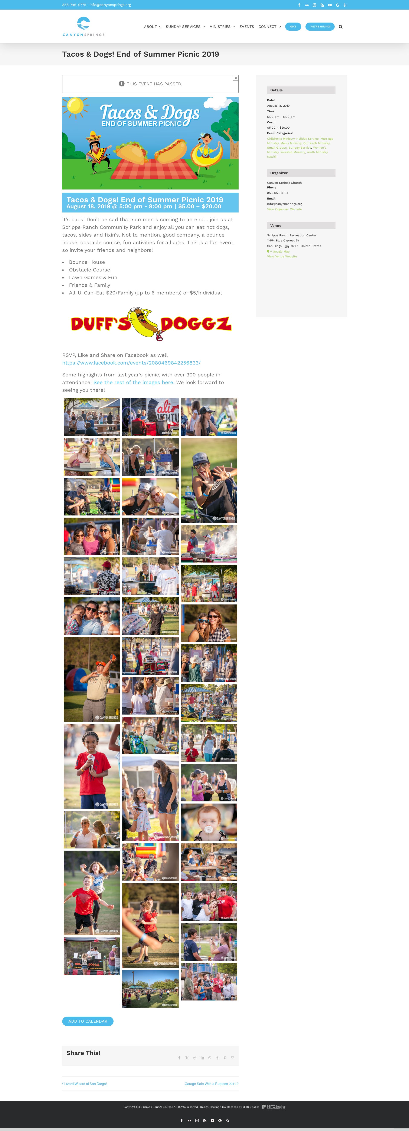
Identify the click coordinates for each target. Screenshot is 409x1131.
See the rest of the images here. (135, 382)
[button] (341, 26)
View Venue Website (282, 256)
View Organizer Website (284, 209)
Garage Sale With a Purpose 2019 (210, 1083)
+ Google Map (280, 251)
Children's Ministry (280, 138)
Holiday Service (307, 138)
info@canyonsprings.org (110, 5)
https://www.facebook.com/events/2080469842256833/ (131, 363)
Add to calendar (87, 1021)
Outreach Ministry (316, 143)
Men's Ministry (291, 143)
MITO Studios (251, 1106)
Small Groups (277, 147)
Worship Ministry (293, 152)
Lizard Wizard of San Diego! (85, 1083)
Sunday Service (300, 147)
